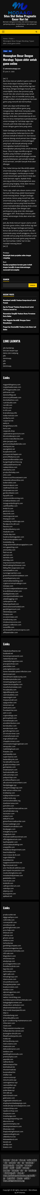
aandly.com (7, 1144)
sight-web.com (8, 974)
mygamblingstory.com (11, 384)
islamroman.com (9, 979)
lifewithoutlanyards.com (12, 1036)
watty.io (6, 423)
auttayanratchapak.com (12, 454)
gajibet (27, 1178)
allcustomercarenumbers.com (15, 782)
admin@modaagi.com (12, 69)
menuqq (6, 1160)
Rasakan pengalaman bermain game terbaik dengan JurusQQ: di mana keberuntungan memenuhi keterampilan (17, 266)
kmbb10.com (8, 508)
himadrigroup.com (10, 977)
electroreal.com (9, 674)
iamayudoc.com (9, 746)
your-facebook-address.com (14, 868)
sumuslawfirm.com (10, 570)
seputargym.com (9, 697)
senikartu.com (8, 418)
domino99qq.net (9, 395)
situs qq (14, 1160)
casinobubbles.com (10, 695)
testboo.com (8, 1051)
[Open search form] (36, 32)
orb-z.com (7, 475)
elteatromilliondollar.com (13, 459)
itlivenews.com (8, 1129)
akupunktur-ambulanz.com (13, 1005)
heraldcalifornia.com (11, 762)
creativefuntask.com (11, 736)
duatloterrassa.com (10, 803)
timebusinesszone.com (12, 622)
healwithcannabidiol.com (12, 826)
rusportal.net (8, 421)
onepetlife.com (9, 847)
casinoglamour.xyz (10, 1082)
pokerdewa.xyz (9, 1090)
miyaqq (20, 1178)
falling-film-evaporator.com (13, 568)
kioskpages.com (9, 829)
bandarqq (29, 1162)
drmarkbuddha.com (11, 1018)
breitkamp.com (9, 793)
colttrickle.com (8, 920)
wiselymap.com (9, 961)
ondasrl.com (8, 816)
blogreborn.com (9, 956)
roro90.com (7, 405)
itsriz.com (7, 428)
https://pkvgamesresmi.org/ (14, 1180)
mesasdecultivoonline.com (13, 480)
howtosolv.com (9, 1046)
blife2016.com (8, 819)
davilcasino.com (9, 708)
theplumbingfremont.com (13, 1131)
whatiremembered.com (12, 1008)
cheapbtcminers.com (11, 741)
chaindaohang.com (10, 1015)
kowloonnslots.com (10, 987)
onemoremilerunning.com (13, 498)
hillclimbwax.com (9, 612)
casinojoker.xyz (9, 1088)
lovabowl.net (8, 653)
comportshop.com (10, 1108)
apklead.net (7, 896)
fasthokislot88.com (10, 772)
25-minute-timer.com (11, 733)
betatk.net (7, 1142)
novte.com (7, 1026)
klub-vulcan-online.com (12, 790)
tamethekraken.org (10, 811)
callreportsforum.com (11, 886)
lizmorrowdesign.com (11, 824)
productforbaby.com (11, 472)
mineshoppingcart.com (12, 682)
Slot (10, 51)
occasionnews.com (10, 617)
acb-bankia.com (9, 550)
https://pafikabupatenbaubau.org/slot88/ (19, 1175)
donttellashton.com (10, 400)
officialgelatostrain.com (12, 839)
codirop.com (8, 935)
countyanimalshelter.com (13, 596)
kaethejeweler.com (10, 842)
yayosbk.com (8, 1059)
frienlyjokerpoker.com (11, 984)
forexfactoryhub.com (11, 966)
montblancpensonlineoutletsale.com (17, 1000)
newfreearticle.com (10, 488)
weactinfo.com (8, 514)
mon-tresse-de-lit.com (11, 855)
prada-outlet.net (9, 915)
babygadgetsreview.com (12, 1002)
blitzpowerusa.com (10, 490)
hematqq (28, 1165)
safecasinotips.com (10, 775)
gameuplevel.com (10, 718)
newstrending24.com (11, 1134)
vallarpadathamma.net (12, 464)
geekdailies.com (9, 878)
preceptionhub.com (10, 664)
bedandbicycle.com (10, 759)
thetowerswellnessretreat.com (15, 837)
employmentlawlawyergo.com (14, 1103)
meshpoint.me (8, 446)
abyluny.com (8, 891)
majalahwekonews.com (12, 387)
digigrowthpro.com (10, 917)
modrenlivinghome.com (12, 873)
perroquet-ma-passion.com (13, 870)
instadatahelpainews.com (13, 875)
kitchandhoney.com (10, 1041)
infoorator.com (9, 1023)
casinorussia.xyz (9, 1077)
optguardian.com (10, 702)
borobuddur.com (10, 726)
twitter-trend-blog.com (12, 997)
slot (5, 1162)
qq (23, 1162)
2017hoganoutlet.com (11, 390)
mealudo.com (8, 532)
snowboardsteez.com (11, 501)
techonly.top (8, 943)
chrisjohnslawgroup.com (12, 788)
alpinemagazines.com (11, 992)
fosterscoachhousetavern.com (15, 477)
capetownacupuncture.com (13, 434)
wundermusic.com (10, 728)
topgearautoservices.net (12, 862)
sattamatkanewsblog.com (13, 581)
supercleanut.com (10, 757)
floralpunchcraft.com (11, 524)
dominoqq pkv (8, 1165)
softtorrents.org (9, 798)
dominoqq (7, 358)
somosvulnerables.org (11, 801)
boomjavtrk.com (9, 894)
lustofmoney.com (10, 619)
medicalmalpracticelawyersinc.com (16, 1106)
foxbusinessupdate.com (12, 539)
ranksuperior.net (9, 601)
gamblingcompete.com (12, 945)
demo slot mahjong (10, 353)
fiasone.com (8, 526)
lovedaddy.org (8, 542)
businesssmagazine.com (12, 948)
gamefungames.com (11, 731)
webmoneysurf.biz (10, 1064)
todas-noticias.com (10, 415)
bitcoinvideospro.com (11, 436)
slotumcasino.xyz (9, 1080)
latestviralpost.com (10, 485)
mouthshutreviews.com (12, 687)
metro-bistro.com (10, 1044)
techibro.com (8, 989)
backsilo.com (8, 557)
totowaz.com (8, 586)
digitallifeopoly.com (10, 692)
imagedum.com (9, 834)
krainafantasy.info (10, 413)
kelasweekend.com (10, 1139)
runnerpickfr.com (10, 922)
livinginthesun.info (10, 426)
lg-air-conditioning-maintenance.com (17, 1020)
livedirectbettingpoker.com (13, 537)
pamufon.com (8, 806)
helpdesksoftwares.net (12, 651)
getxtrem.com (8, 511)
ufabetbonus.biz (9, 1137)
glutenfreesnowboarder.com (14, 821)
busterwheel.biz (9, 1072)
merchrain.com (9, 881)
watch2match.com (10, 1095)
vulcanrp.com (8, 995)
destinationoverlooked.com (13, 607)
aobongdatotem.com (11, 669)
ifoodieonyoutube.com (12, 679)
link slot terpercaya (10, 350)
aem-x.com (7, 713)
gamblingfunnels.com (11, 927)
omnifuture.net (9, 925)
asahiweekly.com (9, 754)
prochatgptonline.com (11, 964)
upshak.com (8, 555)
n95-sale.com (8, 953)
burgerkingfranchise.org (12, 462)
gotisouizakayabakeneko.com (14, 444)
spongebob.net (9, 449)
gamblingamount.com (11, 609)
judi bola (12, 1162)
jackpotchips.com (10, 777)
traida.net (7, 1039)
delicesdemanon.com (11, 1049)
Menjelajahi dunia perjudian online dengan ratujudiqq (17, 255)
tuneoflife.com (8, 627)
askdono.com (8, 940)
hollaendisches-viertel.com (13, 1031)
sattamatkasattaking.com (13, 844)
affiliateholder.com (10, 632)
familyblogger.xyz (10, 785)
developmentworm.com (12, 1126)
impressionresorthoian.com (14, 563)
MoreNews (33, 1190)
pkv (4, 356)
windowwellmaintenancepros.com (16, 630)
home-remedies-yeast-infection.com (17, 671)
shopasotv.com (9, 1113)
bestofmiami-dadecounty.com (14, 677)
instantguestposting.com (12, 1119)
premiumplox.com (10, 1057)
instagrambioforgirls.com (13, 503)
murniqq (19, 1165)
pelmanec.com (8, 392)
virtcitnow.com (9, 958)
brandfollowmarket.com (12, 591)
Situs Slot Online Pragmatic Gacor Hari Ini (20, 17)
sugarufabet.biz (9, 857)
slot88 (5, 1167)
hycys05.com (8, 495)
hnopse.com (8, 614)
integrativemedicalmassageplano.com (18, 544)
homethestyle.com (10, 721)
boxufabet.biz (8, 860)
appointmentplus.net (11, 1124)
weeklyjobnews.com (10, 594)
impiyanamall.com (10, 700)
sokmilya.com (8, 888)
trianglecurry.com (10, 831)
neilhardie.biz (8, 1062)
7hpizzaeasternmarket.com (13, 1028)
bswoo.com (7, 1147)
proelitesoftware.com (11, 780)
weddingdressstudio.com (13, 1054)
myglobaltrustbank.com (12, 1100)
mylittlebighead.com (11, 749)
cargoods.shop (9, 431)
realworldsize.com (10, 467)
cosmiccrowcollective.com (13, 439)
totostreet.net (8, 705)
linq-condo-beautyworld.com (14, 1010)
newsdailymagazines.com (13, 661)
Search (6, 279)
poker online (32, 1160)
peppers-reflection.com (12, 625)
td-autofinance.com (10, 982)
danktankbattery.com (11, 529)
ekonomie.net (8, 1121)
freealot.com (8, 751)
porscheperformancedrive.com (15, 808)
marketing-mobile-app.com (13, 521)
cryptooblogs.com (10, 715)
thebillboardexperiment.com (14, 850)
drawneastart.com (10, 770)
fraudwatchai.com (10, 710)
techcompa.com (9, 971)
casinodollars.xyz (9, 1085)
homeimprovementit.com (13, 656)
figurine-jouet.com (10, 865)
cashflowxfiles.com (10, 506)
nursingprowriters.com (12, 573)
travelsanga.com (9, 1116)
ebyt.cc (6, 1013)
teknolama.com (9, 470)
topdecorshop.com (10, 1111)
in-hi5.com (7, 410)
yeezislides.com (9, 666)
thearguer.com (9, 519)
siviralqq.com (8, 560)
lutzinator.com (8, 813)
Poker (5, 51)
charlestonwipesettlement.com (15, 588)
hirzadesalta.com (9, 690)
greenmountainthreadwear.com (15, 575)
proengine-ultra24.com (12, 1033)
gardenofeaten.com (10, 493)
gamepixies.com (9, 767)
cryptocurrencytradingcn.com (14, 583)
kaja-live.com (8, 969)
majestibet (11, 1178)
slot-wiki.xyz (7, 1093)
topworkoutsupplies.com (12, 684)
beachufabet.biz (9, 852)
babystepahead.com (11, 604)
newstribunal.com (10, 659)
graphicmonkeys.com (11, 764)
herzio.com (7, 408)
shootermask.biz (9, 1069)
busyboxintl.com (9, 452)
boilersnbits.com (9, 483)
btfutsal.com (8, 933)
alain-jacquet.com (10, 441)
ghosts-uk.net (8, 938)
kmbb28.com (8, 883)
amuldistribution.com (11, 723)
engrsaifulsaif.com (10, 739)
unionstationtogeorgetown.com (15, 744)
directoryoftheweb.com (12, 397)
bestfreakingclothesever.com (14, 565)
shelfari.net (7, 1075)
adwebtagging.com (10, 599)
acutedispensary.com (11, 578)
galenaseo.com (9, 1098)
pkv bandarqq (8, 348)
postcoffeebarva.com (11, 457)
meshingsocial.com (10, 516)
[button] (3, 32)
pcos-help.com (8, 930)
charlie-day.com (9, 534)
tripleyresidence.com (11, 795)
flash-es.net (7, 552)
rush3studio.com (9, 403)
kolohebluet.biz (9, 1067)
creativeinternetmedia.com (13, 951)
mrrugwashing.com (10, 547)
